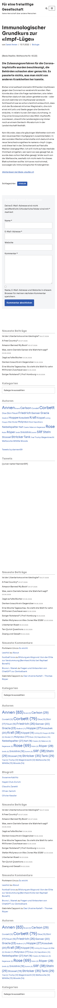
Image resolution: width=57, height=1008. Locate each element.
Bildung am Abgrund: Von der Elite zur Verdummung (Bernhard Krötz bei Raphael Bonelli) (27, 660)
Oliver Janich (9, 791)
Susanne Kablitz (10, 777)
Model (15, 422)
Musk (31, 422)
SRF (40, 432)
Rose (50, 426)
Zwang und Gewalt (11, 634)
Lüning (47, 418)
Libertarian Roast (10, 624)
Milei (10, 422)
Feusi (15, 413)
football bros (8, 657)
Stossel (6, 437)
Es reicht (23, 648)
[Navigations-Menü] (52, 8)
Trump (38, 437)
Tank (27, 437)
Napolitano (38, 422)
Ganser (35, 413)
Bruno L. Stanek (9, 668)
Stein (47, 432)
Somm (33, 432)
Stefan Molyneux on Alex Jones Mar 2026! (23, 620)
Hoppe (13, 417)
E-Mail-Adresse (13, 231)
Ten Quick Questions (12, 629)
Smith (18, 432)
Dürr (9, 413)
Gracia (45, 413)
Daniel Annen (11, 45)
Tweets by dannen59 (12, 449)
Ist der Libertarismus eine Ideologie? (20, 336)
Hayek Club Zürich (11, 782)
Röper (11, 432)
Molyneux (23, 421)
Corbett (47, 407)
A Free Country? (10, 340)
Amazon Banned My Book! (15, 345)
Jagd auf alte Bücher (12, 357)
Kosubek (24, 417)
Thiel (32, 437)
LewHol (5, 652)
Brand (17, 408)
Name (8, 220)
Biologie (35, 45)
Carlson (25, 408)
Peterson (32, 427)
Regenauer (41, 427)
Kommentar (11, 253)
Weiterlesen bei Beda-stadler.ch (18, 172)
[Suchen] (46, 8)
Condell (35, 408)
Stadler (22, 184)
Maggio (5, 422)
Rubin (4, 432)
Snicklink (25, 432)
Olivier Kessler (9, 795)
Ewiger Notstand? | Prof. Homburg (19, 374)
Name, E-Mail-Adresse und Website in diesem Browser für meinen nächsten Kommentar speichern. (28, 293)
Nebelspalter (10, 426)
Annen (8, 407)
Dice (4, 413)
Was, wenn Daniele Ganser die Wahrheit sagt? (25, 349)
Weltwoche (7, 441)
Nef (21, 427)
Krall (33, 418)
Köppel (41, 417)
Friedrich (24, 413)
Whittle (16, 441)
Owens (26, 427)
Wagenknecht (47, 437)
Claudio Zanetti (10, 786)
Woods (24, 441)
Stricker (17, 437)
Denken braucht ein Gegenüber (18, 362)
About (16, 652)
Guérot (5, 418)
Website (9, 242)
